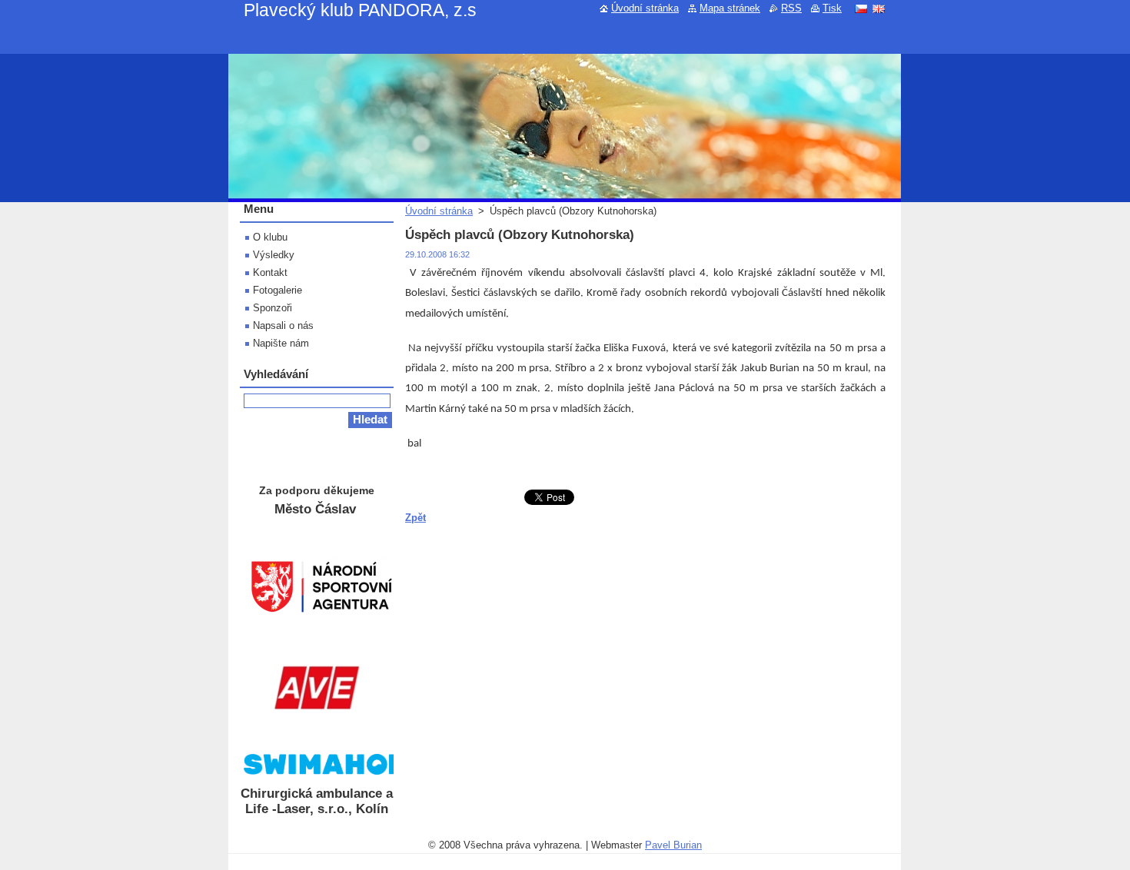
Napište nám (281, 343)
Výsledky (273, 255)
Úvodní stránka (439, 211)
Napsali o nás (283, 325)
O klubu (270, 237)
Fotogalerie (277, 290)
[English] (878, 8)
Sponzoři (272, 308)
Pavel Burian (673, 845)
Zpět (415, 517)
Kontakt (270, 272)
